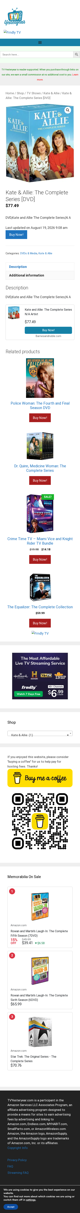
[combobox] (40, 733)
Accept (10, 1206)
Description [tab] (18, 267)
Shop (20, 93)
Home (10, 93)
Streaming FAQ (18, 1173)
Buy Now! (16, 235)
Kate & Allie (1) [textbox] (39, 735)
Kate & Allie (52, 93)
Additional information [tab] (26, 275)
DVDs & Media (28, 253)
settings (31, 1200)
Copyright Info (17, 1148)
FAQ (10, 1166)
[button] (67, 110)
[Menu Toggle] (40, 42)
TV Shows (34, 93)
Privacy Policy (17, 1160)
